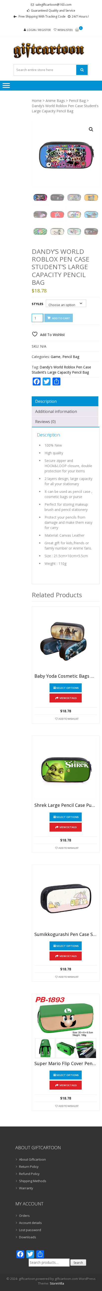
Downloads (27, 1237)
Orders (24, 1215)
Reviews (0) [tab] (45, 421)
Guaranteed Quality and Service (53, 10)
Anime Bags (55, 100)
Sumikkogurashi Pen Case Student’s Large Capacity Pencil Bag (65, 934)
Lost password (30, 1230)
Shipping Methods (32, 1181)
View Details (68, 697)
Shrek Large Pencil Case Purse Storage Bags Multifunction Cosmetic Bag (65, 805)
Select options (67, 687)
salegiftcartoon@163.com (53, 4)
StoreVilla (57, 1283)
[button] (91, 129)
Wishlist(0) (65, 30)
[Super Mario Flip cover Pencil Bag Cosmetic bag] (65, 1027)
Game (55, 356)
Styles (37, 304)
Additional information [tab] (56, 411)
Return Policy (29, 1166)
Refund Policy (29, 1173)
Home (37, 100)
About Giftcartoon (32, 1159)
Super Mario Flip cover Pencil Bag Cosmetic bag (65, 1063)
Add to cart (61, 318)
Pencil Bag (77, 100)
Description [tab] (46, 401)
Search (78, 1263)
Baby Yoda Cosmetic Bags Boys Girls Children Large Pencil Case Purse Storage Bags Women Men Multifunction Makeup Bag (65, 676)
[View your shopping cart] (77, 30)
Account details (30, 1222)
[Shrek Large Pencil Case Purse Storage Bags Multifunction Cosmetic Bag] (65, 769)
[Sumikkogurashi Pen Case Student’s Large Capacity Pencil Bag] (65, 898)
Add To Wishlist (68, 718)
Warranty (26, 1188)
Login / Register (39, 30)
